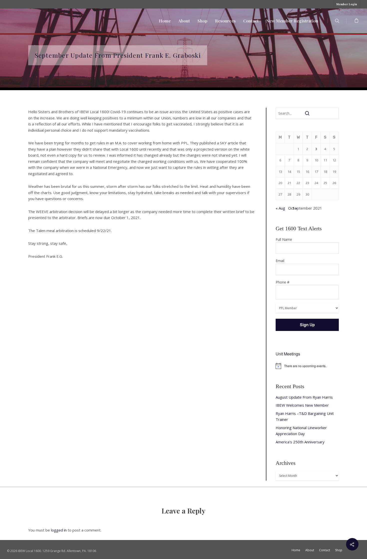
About (184, 20)
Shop (202, 20)
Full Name (284, 239)
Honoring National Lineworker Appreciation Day (301, 430)
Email (280, 260)
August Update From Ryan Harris (304, 397)
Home (165, 20)
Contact (251, 20)
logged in (59, 530)
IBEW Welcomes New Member (302, 405)
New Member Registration (292, 20)
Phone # (282, 282)
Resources (225, 20)
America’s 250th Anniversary (300, 441)
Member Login (346, 4)
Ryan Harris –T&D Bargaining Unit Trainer (305, 416)
